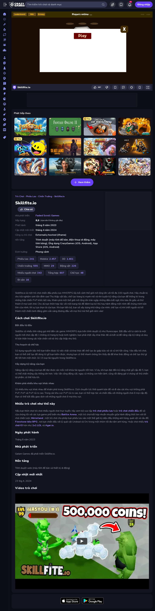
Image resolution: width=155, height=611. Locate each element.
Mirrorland (37, 418)
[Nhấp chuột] (4, 114)
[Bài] (4, 62)
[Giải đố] (4, 88)
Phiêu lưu (31, 196)
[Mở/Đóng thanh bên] (4, 4)
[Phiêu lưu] (4, 119)
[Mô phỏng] (4, 109)
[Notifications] (130, 5)
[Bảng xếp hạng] (4, 50)
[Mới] (4, 24)
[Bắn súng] (4, 73)
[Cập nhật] (4, 34)
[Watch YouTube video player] (82, 541)
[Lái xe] (4, 104)
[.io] (4, 98)
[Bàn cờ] (4, 68)
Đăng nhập (143, 4)
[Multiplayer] (4, 44)
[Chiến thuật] (4, 78)
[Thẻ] (4, 137)
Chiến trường (45, 196)
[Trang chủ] (4, 14)
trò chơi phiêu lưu (103, 411)
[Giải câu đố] (4, 83)
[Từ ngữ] (4, 129)
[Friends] (113, 5)
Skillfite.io (59, 196)
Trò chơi (19, 196)
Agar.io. (49, 425)
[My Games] (121, 5)
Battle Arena (69, 414)
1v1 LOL (37, 425)
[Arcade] (4, 57)
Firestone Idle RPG (26, 421)
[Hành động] (4, 93)
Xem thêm (84, 182)
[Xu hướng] (4, 29)
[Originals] (4, 39)
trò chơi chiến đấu (129, 411)
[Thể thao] (4, 124)
